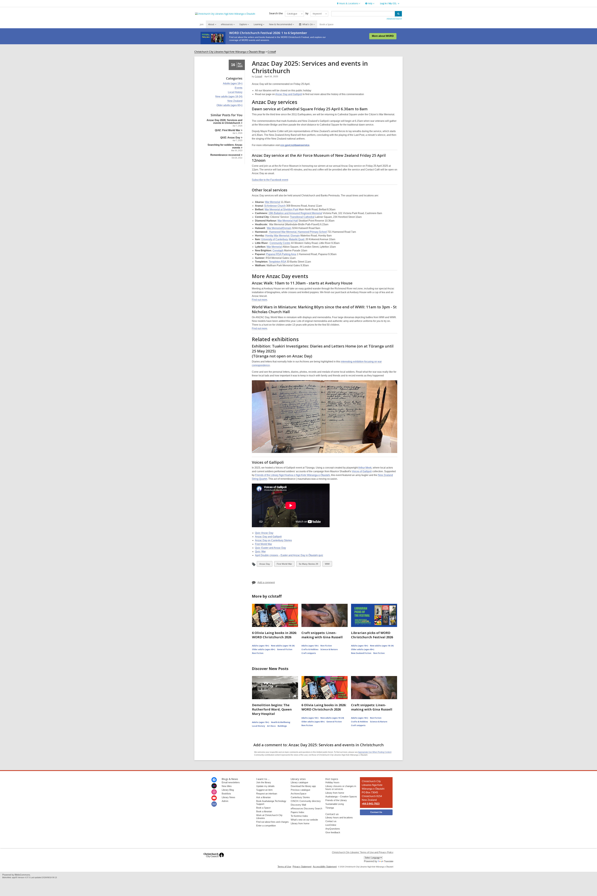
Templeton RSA (277, 261)
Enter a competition (266, 825)
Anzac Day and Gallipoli (288, 94)
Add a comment (266, 582)
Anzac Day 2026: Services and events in (224, 121)
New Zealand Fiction (361, 653)
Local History (235, 92)
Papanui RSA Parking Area (281, 254)
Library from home (300, 823)
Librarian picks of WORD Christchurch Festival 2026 (372, 635)
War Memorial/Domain (279, 228)
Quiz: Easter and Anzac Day (270, 547)
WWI (327, 564)
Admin (225, 801)
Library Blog (228, 790)
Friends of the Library (336, 800)
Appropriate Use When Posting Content (374, 752)
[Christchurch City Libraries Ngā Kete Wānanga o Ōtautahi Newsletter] (214, 804)
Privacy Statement (302, 866)
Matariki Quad (296, 239)
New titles (227, 786)
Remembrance (225, 155)
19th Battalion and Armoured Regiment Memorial (295, 213)
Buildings (282, 726)
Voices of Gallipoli (362, 471)
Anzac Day (264, 564)
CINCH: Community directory (306, 801)
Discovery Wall (298, 804)
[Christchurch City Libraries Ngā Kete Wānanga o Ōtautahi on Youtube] (214, 798)
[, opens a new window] (214, 859)
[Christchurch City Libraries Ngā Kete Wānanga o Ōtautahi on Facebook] (214, 779)
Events (238, 88)
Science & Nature (329, 649)
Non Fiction (257, 653)
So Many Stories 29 (308, 564)
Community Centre (280, 243)
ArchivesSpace (298, 793)
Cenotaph (278, 250)
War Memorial (272, 202)
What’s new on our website (304, 819)
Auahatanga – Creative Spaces (341, 796)
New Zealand (234, 101)
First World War (263, 544)
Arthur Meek (365, 467)
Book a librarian (264, 811)
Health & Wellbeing (280, 722)
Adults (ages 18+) (232, 83)
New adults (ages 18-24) (228, 96)
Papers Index (297, 812)
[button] (348, 3)
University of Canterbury (274, 239)
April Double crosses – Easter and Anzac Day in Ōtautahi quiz (289, 555)
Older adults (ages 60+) (229, 105)
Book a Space (326, 24)
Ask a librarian (263, 797)
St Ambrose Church (275, 205)
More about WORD (383, 36)
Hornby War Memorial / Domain (282, 235)
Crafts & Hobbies (309, 649)
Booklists (226, 793)
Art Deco (271, 726)
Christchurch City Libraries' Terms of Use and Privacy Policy (362, 852)
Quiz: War (260, 551)
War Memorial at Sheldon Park (281, 209)
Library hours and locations (339, 817)
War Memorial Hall (288, 220)
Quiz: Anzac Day (264, 533)
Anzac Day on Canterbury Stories (273, 540)
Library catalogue (299, 782)
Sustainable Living (334, 804)
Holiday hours (332, 782)
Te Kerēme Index (299, 816)
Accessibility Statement (325, 866)
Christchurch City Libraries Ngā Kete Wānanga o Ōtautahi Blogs (229, 51)
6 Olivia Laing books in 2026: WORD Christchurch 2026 (274, 635)
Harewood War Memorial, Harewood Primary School (297, 232)
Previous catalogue (300, 790)
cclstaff (258, 76)
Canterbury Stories (300, 797)
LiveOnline (330, 825)
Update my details (265, 786)
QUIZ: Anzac (230, 137)
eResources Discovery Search (306, 808)
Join (202, 24)
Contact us (330, 821)
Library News (228, 797)
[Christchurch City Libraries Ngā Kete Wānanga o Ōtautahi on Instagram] (214, 792)
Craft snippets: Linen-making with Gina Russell (322, 635)
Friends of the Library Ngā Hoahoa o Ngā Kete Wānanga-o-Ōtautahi (292, 475)
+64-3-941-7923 (370, 803)
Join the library (263, 782)
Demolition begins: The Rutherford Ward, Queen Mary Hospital (272, 709)
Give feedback (332, 832)
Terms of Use (284, 866)
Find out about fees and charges (272, 822)
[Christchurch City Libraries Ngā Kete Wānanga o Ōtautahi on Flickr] (214, 786)
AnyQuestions (332, 828)
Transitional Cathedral (302, 217)
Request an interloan (266, 793)
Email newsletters (231, 782)
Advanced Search (394, 18)
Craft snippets (308, 653)
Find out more (259, 299)
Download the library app (303, 786)
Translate (388, 861)
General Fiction (284, 649)
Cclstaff (272, 51)
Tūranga (329, 807)
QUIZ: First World (227, 130)
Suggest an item (264, 790)
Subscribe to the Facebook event (270, 179)
